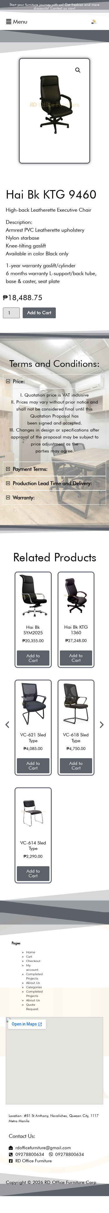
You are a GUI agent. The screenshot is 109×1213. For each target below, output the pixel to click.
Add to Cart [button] (53, 658)
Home (30, 952)
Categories (34, 987)
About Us (33, 983)
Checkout (33, 961)
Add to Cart (39, 312)
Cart (29, 957)
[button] (78, 70)
